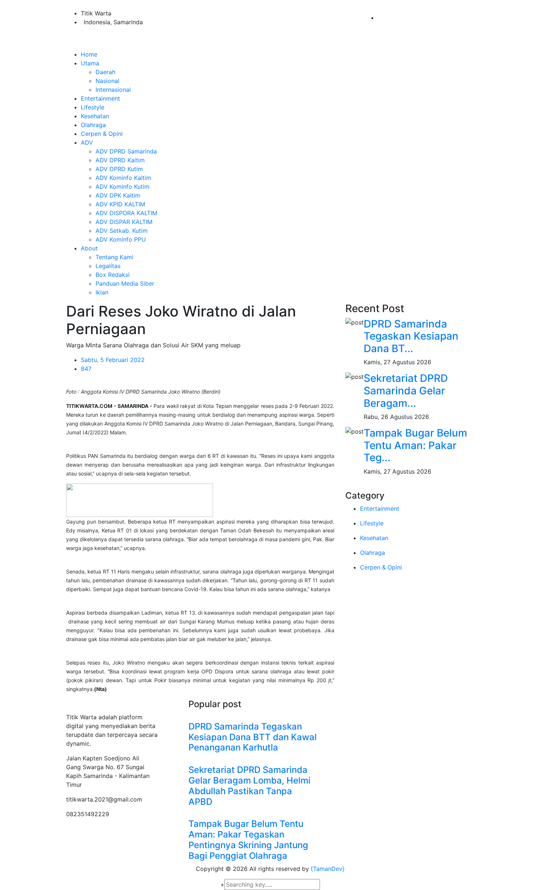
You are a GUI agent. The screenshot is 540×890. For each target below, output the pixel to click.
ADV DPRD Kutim (119, 169)
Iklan (102, 292)
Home (89, 54)
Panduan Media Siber (125, 283)
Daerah (105, 72)
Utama (90, 63)
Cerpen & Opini (102, 133)
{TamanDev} (328, 868)
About (89, 248)
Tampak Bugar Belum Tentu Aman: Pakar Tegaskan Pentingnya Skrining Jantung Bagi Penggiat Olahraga (248, 839)
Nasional (107, 80)
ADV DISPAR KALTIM (124, 221)
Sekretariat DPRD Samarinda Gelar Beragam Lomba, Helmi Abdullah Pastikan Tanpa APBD (249, 785)
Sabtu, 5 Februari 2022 (113, 359)
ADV (87, 142)
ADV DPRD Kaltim (120, 160)
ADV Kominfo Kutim (123, 186)
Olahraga (93, 125)
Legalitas (108, 265)
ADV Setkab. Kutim (122, 230)
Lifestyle (92, 107)
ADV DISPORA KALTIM (126, 213)
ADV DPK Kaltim (118, 195)
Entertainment (100, 98)
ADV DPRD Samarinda (126, 151)
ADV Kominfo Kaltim (123, 177)
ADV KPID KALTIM (120, 204)
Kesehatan (95, 116)
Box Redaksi (113, 274)
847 (86, 368)
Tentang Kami (114, 257)
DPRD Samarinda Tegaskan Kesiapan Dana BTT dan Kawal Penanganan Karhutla (252, 737)
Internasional (113, 89)
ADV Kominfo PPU (121, 239)
